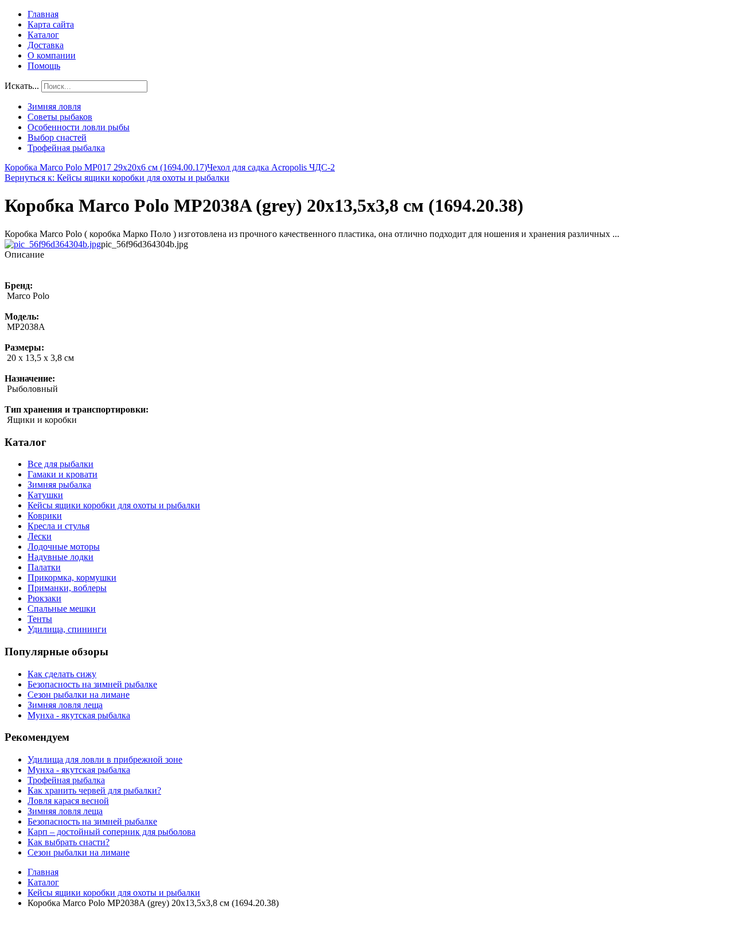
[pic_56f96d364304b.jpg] (53, 244)
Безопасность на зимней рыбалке (92, 684)
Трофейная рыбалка (66, 148)
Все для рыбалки (60, 464)
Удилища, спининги (67, 629)
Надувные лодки (60, 557)
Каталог (43, 35)
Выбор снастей (57, 137)
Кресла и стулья (58, 526)
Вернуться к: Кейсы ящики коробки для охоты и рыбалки (117, 177)
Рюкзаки (44, 598)
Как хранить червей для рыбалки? (94, 790)
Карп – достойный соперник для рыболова (112, 832)
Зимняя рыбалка (59, 484)
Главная (43, 14)
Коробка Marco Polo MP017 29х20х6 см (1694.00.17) (106, 167)
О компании (52, 55)
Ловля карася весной (68, 801)
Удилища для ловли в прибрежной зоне (105, 759)
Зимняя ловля (54, 106)
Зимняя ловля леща (65, 705)
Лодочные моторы (64, 546)
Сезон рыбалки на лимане (79, 694)
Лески (40, 536)
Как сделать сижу (62, 674)
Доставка (46, 45)
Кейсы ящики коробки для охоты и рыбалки (114, 505)
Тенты (40, 619)
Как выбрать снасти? (69, 842)
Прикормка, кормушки (72, 577)
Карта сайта (51, 24)
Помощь (44, 66)
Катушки (45, 495)
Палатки (44, 567)
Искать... (22, 86)
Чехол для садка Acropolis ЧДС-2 (271, 167)
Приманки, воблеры (67, 588)
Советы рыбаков (60, 117)
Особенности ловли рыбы (79, 127)
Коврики (45, 515)
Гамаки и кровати (62, 474)
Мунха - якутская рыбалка (79, 715)
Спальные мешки (62, 608)
